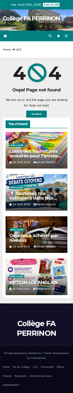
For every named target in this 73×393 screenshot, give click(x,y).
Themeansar (38, 357)
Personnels (47, 366)
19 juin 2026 (22, 288)
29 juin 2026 (22, 162)
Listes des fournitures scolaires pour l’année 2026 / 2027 (33, 155)
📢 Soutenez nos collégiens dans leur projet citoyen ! (31, 198)
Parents (7, 375)
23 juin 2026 (22, 246)
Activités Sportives (40, 375)
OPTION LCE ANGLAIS (33, 282)
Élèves (60, 366)
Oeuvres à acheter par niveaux (33, 238)
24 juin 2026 (22, 204)
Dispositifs (21, 375)
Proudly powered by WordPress (23, 353)
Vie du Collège (21, 366)
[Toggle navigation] (66, 36)
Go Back (36, 114)
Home (7, 49)
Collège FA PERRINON (31, 18)
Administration (11, 384)
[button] (50, 36)
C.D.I (35, 366)
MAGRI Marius (46, 162)
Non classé (16, 145)
